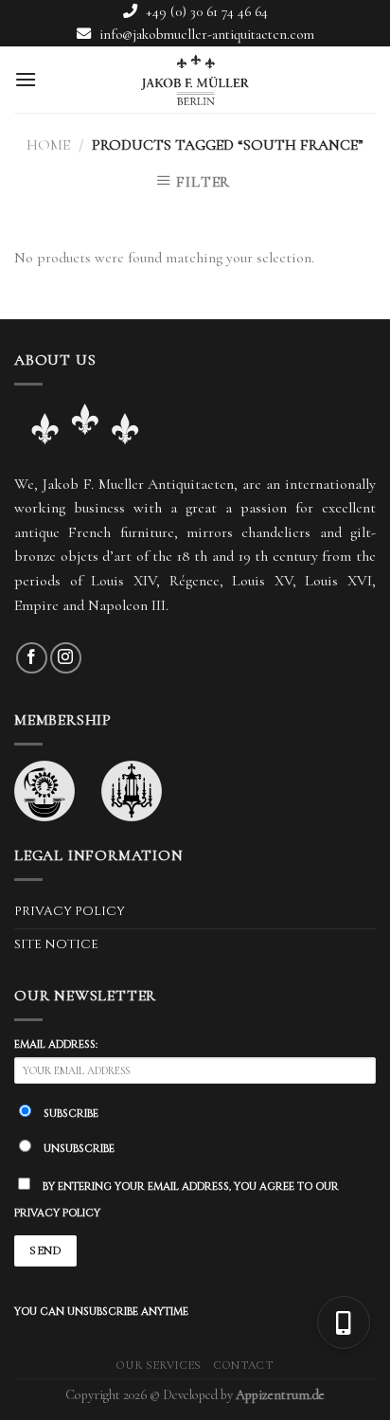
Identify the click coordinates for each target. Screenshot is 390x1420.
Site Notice (56, 944)
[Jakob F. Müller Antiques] (195, 79)
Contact (243, 1365)
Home (48, 144)
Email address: (56, 1044)
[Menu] (25, 79)
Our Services (158, 1365)
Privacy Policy (69, 911)
